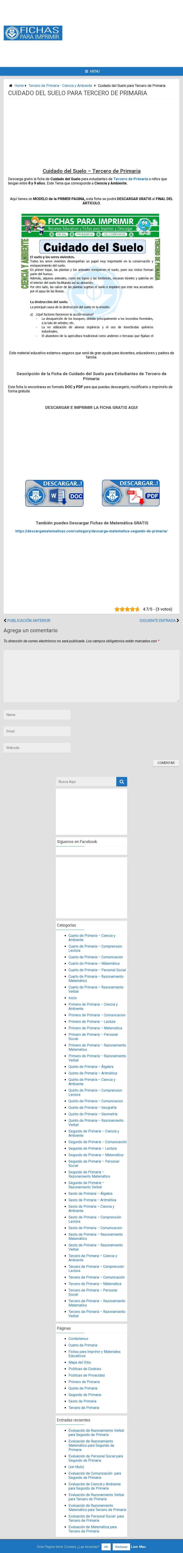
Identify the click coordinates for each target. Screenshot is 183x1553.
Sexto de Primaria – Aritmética (92, 1200)
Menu (95, 71)
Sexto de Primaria (82, 1401)
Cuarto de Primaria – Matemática (94, 963)
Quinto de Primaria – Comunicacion (96, 1101)
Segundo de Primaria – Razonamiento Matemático (89, 1174)
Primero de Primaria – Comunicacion (97, 1015)
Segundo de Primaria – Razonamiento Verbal (86, 1185)
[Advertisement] (128, 33)
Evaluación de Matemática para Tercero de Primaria (93, 1529)
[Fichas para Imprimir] (33, 39)
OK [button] (106, 1547)
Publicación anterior (28, 620)
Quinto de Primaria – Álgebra (91, 1067)
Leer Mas (138, 1547)
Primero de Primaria (84, 1382)
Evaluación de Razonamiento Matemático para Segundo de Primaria (91, 1445)
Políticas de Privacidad (87, 1375)
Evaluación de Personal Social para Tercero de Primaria (96, 1518)
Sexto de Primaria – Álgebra (90, 1193)
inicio (73, 998)
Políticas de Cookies (85, 1369)
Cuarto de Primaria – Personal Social (97, 970)
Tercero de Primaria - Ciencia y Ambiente (60, 86)
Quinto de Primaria (83, 1388)
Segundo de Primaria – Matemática (96, 1155)
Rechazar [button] (121, 1547)
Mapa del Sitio (80, 1362)
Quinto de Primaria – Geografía (92, 1107)
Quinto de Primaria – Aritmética (93, 1073)
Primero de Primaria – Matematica (95, 1028)
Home (19, 86)
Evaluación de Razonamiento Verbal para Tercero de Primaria (96, 1497)
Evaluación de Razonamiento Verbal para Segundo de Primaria (96, 1432)
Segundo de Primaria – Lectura (93, 1148)
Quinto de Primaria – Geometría (93, 1114)
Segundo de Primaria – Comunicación (98, 1142)
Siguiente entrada (157, 620)
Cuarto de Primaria (83, 1345)
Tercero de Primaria (130, 179)
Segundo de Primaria (85, 1395)
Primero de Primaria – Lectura (92, 1021)
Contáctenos (78, 1339)
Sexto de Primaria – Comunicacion (95, 1228)
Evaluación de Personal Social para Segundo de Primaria (96, 1458)
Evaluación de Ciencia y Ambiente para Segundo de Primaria (95, 1486)
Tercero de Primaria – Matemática (95, 1284)
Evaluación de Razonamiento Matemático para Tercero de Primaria (97, 1507)
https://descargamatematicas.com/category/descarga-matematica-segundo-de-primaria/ (91, 531)
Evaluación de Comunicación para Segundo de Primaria (95, 1475)
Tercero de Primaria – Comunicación (97, 1277)
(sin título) (76, 1467)
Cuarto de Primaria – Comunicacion (96, 957)
